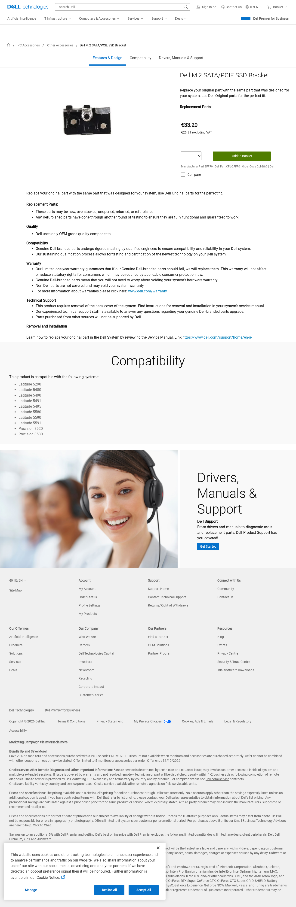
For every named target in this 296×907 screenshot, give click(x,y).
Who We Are (87, 637)
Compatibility (140, 58)
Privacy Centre (227, 653)
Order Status (88, 597)
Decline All (109, 890)
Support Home (158, 589)
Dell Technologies (21, 710)
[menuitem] (57, 18)
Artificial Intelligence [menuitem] (21, 18)
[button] (207, 6)
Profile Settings (89, 605)
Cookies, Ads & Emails (197, 721)
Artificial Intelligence (23, 637)
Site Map (15, 590)
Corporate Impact (91, 687)
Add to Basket (242, 156)
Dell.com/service (217, 779)
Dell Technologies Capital (96, 653)
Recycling (85, 678)
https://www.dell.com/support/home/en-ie (217, 337)
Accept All (143, 890)
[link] (231, 6)
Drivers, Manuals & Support (181, 58)
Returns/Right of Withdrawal (168, 605)
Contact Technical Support (167, 597)
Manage (31, 890)
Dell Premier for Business (271, 18)
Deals (13, 670)
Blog (220, 637)
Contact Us (225, 597)
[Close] (158, 848)
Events (222, 645)
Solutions (16, 653)
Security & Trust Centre (233, 662)
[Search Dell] (185, 6)
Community (225, 589)
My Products (88, 614)
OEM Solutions (158, 645)
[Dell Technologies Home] (28, 6)
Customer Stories (91, 695)
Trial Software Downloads (235, 670)
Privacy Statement (109, 721)
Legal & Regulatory (237, 721)
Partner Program (160, 653)
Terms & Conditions (71, 721)
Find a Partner (158, 637)
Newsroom (86, 670)
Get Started (208, 546)
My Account (87, 589)
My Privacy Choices (148, 721)
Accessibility (18, 730)
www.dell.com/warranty (147, 291)
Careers (84, 645)
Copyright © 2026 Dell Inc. (27, 721)
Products (15, 645)
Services (15, 662)
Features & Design (107, 58)
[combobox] (122, 7)
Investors (85, 662)
